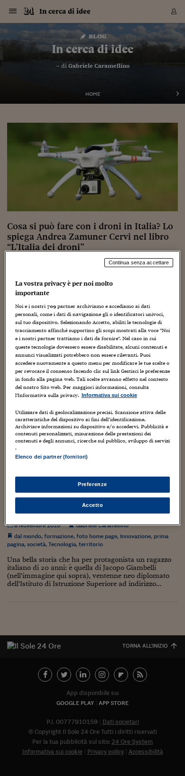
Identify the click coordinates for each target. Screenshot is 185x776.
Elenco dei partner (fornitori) (51, 457)
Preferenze (92, 484)
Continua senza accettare (139, 262)
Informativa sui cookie (109, 395)
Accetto (92, 505)
